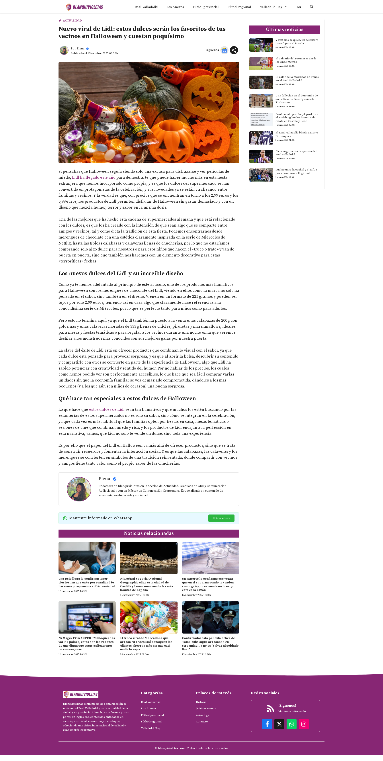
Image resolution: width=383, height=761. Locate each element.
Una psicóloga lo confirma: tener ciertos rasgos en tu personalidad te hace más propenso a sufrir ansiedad (87, 582)
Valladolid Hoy (271, 7)
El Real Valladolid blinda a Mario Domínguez (297, 134)
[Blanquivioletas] (84, 7)
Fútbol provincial (206, 7)
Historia (201, 702)
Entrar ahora (221, 518)
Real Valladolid (146, 7)
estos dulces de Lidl (107, 409)
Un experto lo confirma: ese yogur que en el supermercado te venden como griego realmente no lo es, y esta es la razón (208, 584)
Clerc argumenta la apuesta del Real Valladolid (296, 153)
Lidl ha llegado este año (93, 177)
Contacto (202, 721)
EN (299, 7)
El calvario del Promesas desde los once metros (296, 60)
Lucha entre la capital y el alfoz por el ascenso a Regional (296, 171)
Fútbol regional (239, 7)
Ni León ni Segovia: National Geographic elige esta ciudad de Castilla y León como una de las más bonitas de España (146, 584)
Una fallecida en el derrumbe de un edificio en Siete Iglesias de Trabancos (297, 99)
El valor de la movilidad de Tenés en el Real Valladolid (297, 78)
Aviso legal (203, 715)
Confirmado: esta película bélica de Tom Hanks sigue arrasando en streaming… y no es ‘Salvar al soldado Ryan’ (210, 643)
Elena (80, 48)
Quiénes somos (206, 708)
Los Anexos (175, 7)
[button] (312, 7)
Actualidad (72, 20)
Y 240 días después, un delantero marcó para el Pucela (297, 41)
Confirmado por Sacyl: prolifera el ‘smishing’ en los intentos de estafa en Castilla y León (297, 117)
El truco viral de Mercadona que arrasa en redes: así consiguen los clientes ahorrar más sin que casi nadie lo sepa (146, 643)
